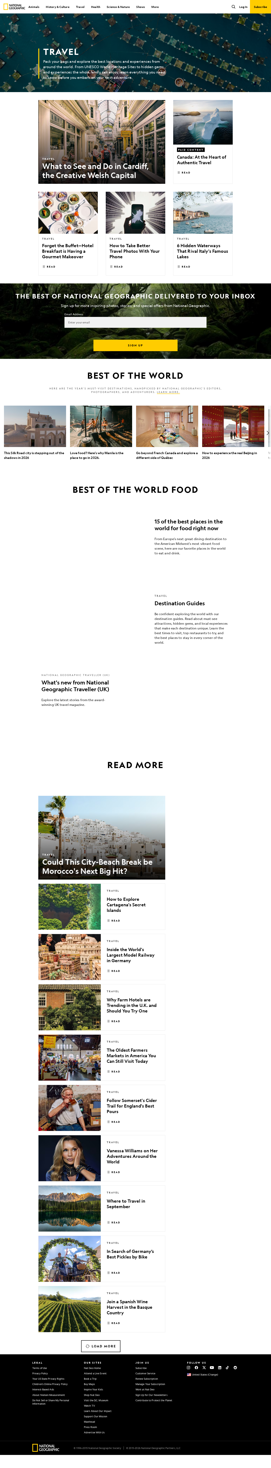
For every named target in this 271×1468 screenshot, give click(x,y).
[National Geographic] (14, 7)
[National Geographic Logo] (46, 1450)
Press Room (90, 1427)
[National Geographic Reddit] (235, 1367)
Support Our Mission (95, 1416)
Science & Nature (118, 7)
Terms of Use (39, 1368)
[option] (35, 433)
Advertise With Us (94, 1432)
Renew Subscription (147, 1378)
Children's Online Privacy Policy (50, 1384)
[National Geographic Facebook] (196, 1367)
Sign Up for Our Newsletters (151, 1395)
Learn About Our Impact (97, 1411)
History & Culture (57, 7)
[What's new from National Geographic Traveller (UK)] (135, 693)
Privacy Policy (40, 1373)
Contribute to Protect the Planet (154, 1400)
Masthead (89, 1421)
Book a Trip (90, 1378)
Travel (80, 7)
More (155, 7)
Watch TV (89, 1405)
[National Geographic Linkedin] (219, 1367)
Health (95, 7)
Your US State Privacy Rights (48, 1378)
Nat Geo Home (92, 1368)
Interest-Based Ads (43, 1389)
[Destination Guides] (135, 622)
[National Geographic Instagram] (188, 1367)
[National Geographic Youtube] (211, 1367)
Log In (243, 7)
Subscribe (141, 1368)
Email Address (73, 314)
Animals (33, 7)
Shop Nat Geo (92, 1395)
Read (186, 172)
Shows (140, 7)
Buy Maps (89, 1384)
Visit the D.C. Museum (96, 1400)
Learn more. (168, 392)
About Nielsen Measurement (48, 1395)
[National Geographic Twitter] (204, 1367)
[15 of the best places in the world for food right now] (135, 538)
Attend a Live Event (95, 1373)
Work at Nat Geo (145, 1389)
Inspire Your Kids (93, 1389)
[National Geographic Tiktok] (227, 1367)
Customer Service (146, 1373)
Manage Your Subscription (150, 1384)
